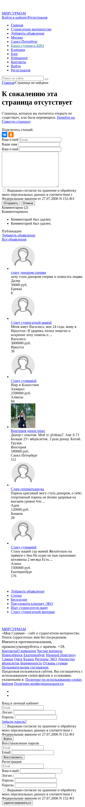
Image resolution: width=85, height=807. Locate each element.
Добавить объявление (27, 33)
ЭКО (53, 659)
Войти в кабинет (15, 17)
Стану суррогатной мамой (31, 322)
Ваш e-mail (10, 139)
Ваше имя (9, 144)
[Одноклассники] (11, 134)
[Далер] (23, 268)
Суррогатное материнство (31, 29)
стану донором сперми (28, 272)
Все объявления (14, 239)
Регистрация (37, 17)
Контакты (18, 62)
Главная (17, 25)
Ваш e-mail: (10, 771)
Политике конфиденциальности (39, 684)
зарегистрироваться (17, 802)
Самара (7, 659)
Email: (6, 752)
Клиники (18, 50)
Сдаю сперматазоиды (27, 489)
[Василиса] (23, 318)
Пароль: (8, 717)
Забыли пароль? (14, 722)
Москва (17, 37)
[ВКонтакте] (4, 134)
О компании (26, 651)
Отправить (11, 203)
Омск (18, 659)
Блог (14, 54)
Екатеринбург (34, 655)
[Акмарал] (23, 377)
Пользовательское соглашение (25, 667)
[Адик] (23, 485)
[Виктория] (23, 427)
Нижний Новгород (60, 655)
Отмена (28, 203)
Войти (16, 66)
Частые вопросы (49, 651)
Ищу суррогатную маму (29, 608)
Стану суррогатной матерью (33, 612)
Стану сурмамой (23, 381)
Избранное (19, 58)
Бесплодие (19, 599)
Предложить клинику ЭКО (32, 604)
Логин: (7, 712)
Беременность (31, 663)
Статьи (16, 595)
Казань (28, 659)
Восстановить (13, 757)
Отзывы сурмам (55, 663)
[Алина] (23, 543)
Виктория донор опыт (28, 431)
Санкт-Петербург (24, 41)
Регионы (42, 659)
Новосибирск (12, 655)
